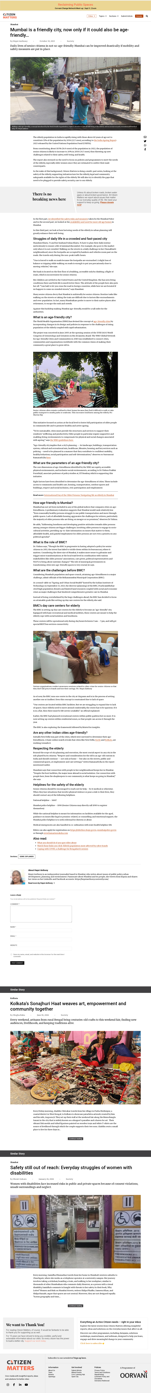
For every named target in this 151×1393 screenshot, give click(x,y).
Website (13, 945)
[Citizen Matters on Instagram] (8, 1385)
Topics (102, 16)
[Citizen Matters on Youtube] (26, 1385)
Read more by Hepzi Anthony (40, 883)
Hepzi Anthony (20, 41)
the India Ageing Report (105, 140)
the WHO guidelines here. (62, 440)
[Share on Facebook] (145, 149)
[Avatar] (17, 877)
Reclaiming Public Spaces (75, 4)
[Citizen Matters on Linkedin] (20, 1385)
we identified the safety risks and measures (68, 219)
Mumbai (14, 24)
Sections (113, 16)
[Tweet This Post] (145, 141)
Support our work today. (35, 1341)
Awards (51, 1375)
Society (70, 41)
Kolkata (108, 740)
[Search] (147, 16)
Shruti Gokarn (20, 1179)
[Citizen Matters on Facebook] (14, 1385)
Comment (15, 904)
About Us (51, 1370)
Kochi (98, 740)
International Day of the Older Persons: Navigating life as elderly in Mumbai (79, 495)
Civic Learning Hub (78, 1375)
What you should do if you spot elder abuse (57, 843)
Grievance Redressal (102, 1381)
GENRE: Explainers (27, 856)
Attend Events (76, 1372)
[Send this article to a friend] (145, 137)
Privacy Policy (100, 1370)
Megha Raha (19, 1015)
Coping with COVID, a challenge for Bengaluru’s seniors (62, 849)
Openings (51, 1377)
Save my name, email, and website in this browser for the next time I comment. (38, 955)
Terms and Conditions (102, 1372)
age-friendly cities (101, 321)
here (49, 457)
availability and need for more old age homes (91, 222)
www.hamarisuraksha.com (56, 833)
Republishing (99, 1375)
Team (50, 1372)
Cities (90, 16)
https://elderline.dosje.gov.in (83, 830)
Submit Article (127, 16)
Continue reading (75, 1139)
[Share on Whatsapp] (145, 145)
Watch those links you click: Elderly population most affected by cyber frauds (72, 846)
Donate (139, 16)
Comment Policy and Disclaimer (102, 1378)
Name (13, 927)
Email (13, 936)
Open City (74, 1377)
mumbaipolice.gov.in (106, 830)
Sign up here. (80, 1358)
